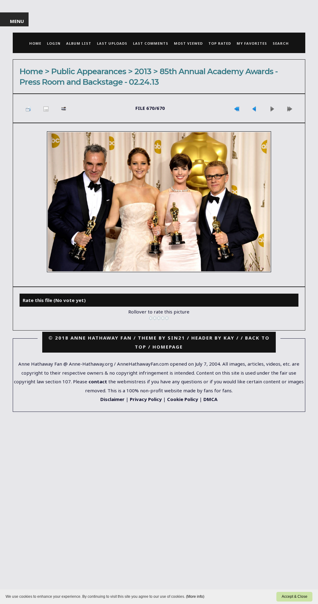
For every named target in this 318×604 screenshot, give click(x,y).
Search (281, 43)
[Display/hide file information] (46, 108)
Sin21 (176, 338)
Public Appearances (88, 71)
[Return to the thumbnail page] (28, 108)
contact (98, 381)
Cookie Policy (182, 399)
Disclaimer (112, 399)
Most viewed (188, 43)
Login (54, 43)
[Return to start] (236, 108)
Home (35, 43)
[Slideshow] (63, 108)
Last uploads (112, 43)
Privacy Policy (146, 399)
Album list (78, 43)
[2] (155, 318)
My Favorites (252, 43)
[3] (159, 318)
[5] (167, 318)
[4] (163, 318)
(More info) (195, 596)
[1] (151, 318)
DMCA (210, 399)
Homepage (167, 347)
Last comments (150, 43)
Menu (17, 21)
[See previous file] (254, 108)
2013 (142, 71)
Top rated (219, 43)
